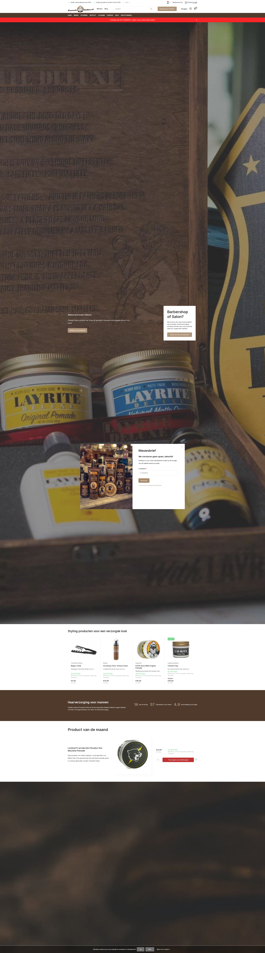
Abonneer (144, 480)
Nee (150, 949)
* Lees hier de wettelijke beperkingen (150, 485)
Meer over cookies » (163, 949)
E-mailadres (143, 468)
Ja (140, 949)
